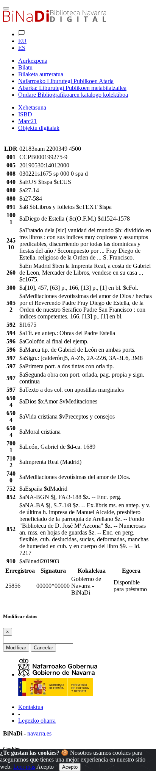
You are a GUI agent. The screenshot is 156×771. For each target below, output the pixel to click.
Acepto (45, 766)
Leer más (24, 766)
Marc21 (27, 121)
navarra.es (39, 733)
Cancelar (43, 647)
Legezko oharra (37, 720)
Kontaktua (30, 707)
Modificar (16, 647)
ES (21, 48)
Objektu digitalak (38, 128)
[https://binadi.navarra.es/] (54, 20)
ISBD (25, 114)
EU (22, 41)
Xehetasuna (32, 107)
